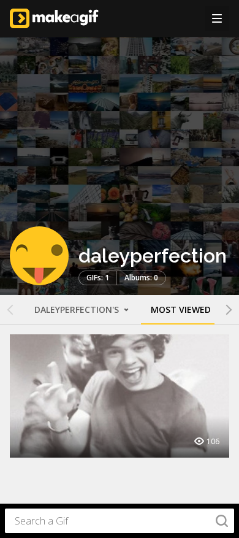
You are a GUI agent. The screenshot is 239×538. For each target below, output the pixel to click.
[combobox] (119, 521)
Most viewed (181, 309)
